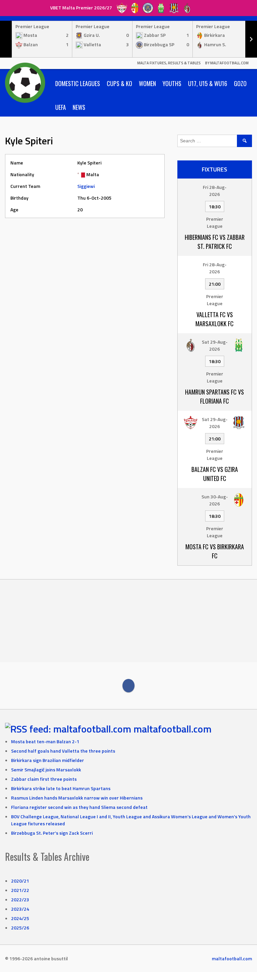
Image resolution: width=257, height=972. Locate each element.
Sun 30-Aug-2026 (214, 500)
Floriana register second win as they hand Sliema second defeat (79, 807)
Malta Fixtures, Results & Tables (169, 63)
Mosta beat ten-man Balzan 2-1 (45, 741)
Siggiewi (86, 186)
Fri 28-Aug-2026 (215, 191)
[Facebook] (128, 685)
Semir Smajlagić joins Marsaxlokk (46, 769)
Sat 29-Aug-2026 (215, 345)
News (79, 107)
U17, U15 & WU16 (207, 83)
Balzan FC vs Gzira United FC (214, 474)
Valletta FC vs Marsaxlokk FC (214, 319)
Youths (172, 83)
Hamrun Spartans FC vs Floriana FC (214, 396)
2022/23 (20, 899)
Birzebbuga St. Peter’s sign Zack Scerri (52, 832)
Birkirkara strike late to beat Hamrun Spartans (60, 788)
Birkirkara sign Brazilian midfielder (47, 760)
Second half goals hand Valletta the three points (63, 750)
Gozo (240, 83)
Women (147, 83)
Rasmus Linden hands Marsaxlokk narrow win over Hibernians (77, 797)
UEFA (60, 107)
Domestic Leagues (77, 83)
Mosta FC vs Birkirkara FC (214, 551)
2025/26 (20, 927)
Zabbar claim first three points (44, 778)
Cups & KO (119, 83)
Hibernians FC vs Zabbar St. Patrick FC (215, 242)
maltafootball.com (172, 729)
